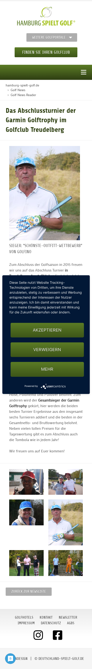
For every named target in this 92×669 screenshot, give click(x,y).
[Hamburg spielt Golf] (46, 16)
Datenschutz (51, 623)
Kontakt (46, 617)
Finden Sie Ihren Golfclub (46, 52)
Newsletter (68, 617)
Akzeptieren (47, 330)
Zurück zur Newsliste (28, 591)
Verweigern (47, 349)
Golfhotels (24, 617)
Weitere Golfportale (49, 37)
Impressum (26, 623)
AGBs (70, 623)
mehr (47, 369)
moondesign (18, 659)
